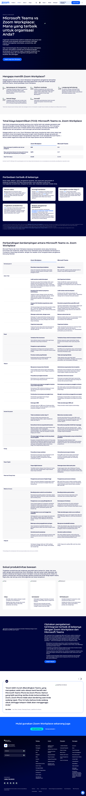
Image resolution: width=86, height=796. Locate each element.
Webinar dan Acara (64, 754)
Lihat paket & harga (37, 729)
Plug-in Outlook (51, 757)
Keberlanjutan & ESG (40, 763)
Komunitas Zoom (76, 754)
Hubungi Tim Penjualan (63, 3)
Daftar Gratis (76, 2)
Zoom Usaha (38, 774)
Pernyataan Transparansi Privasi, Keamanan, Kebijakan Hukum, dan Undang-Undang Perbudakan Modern (76, 774)
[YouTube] (11, 783)
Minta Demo (62, 752)
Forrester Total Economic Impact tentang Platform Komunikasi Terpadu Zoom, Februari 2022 (27, 227)
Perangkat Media (39, 768)
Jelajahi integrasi (51, 661)
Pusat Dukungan (75, 750)
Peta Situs (40, 791)
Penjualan (62, 741)
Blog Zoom (38, 745)
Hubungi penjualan (50, 729)
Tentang (38, 741)
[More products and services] (82, 2)
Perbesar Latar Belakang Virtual (51, 764)
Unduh (49, 741)
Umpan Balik (75, 759)
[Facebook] (14, 783)
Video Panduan (75, 765)
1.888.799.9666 (9, 779)
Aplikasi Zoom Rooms (52, 749)
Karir (37, 752)
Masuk (49, 2)
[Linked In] (5, 783)
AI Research (38, 772)
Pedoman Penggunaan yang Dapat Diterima (55, 788)
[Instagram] (16, 783)
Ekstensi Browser (51, 754)
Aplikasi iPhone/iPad (52, 759)
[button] (81, 679)
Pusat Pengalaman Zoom (64, 757)
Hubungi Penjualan (64, 748)
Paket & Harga (63, 750)
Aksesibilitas (74, 763)
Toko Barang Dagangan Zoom (39, 777)
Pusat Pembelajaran (76, 752)
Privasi (38, 788)
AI (19, 2)
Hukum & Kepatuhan (67, 788)
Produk (13, 2)
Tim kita (37, 750)
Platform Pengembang (40, 770)
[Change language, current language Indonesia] (40, 2)
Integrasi (37, 754)
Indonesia (7, 750)
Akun (73, 748)
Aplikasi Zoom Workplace (51, 746)
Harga (30, 2)
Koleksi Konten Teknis (76, 757)
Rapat (44, 2)
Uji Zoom (74, 745)
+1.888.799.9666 (63, 745)
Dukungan (55, 2)
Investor (37, 759)
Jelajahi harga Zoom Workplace (13, 59)
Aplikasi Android (51, 761)
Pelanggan (38, 748)
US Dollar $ (7, 755)
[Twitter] (8, 783)
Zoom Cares (38, 765)
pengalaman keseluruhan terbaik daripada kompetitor (42, 211)
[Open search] (36, 2)
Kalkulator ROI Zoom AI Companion (35, 224)
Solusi (24, 2)
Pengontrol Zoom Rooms (51, 752)
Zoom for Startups (64, 760)
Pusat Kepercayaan (44, 788)
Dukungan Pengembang (75, 768)
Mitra (37, 757)
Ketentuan (33, 788)
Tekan (37, 761)
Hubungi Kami (75, 761)
